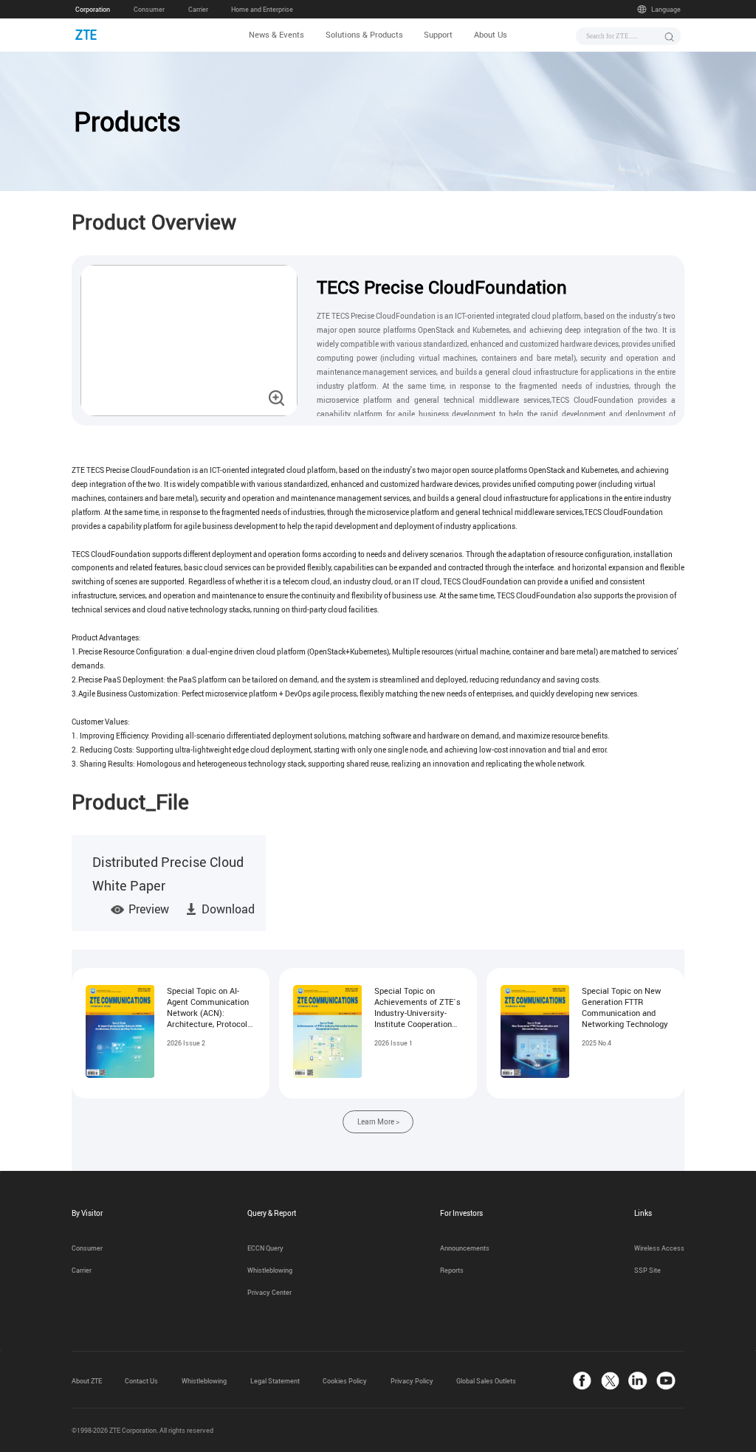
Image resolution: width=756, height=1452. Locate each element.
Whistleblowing (269, 1270)
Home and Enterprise (262, 9)
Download (228, 909)
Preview (148, 909)
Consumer (149, 9)
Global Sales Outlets (486, 1381)
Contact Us (141, 1381)
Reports (452, 1270)
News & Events (276, 34)
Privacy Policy (412, 1381)
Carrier (198, 9)
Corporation (92, 9)
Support (438, 34)
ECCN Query (265, 1248)
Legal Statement (275, 1381)
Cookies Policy (345, 1381)
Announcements (464, 1248)
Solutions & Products (364, 34)
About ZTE (87, 1381)
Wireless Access (659, 1248)
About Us (490, 34)
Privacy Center (269, 1292)
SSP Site (647, 1270)
